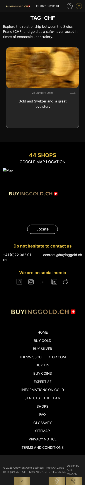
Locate (42, 229)
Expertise (42, 382)
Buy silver (42, 349)
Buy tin (42, 365)
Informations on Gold (42, 390)
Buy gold (42, 341)
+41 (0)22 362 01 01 (46, 6)
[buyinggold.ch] (18, 6)
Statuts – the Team (42, 398)
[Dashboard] (70, 6)
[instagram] (31, 282)
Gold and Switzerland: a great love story (43, 104)
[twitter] (65, 281)
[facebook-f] (19, 282)
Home (42, 332)
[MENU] (79, 6)
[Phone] (74, 481)
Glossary (42, 423)
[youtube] (42, 281)
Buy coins (42, 373)
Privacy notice (42, 439)
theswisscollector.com (42, 357)
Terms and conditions (43, 447)
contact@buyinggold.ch (62, 255)
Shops (42, 406)
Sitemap (42, 431)
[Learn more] (73, 93)
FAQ (42, 414)
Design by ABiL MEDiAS (73, 469)
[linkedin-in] (54, 282)
